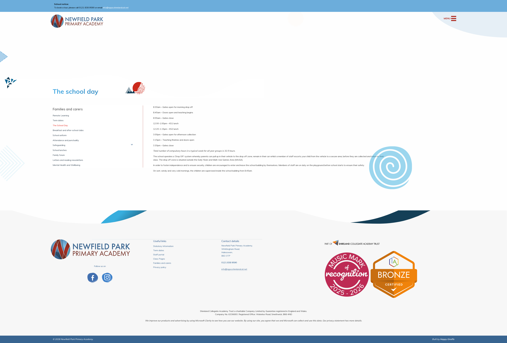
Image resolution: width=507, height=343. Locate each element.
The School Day (60, 125)
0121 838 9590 (229, 262)
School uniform (60, 135)
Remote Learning (61, 115)
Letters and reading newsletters (68, 160)
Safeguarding (59, 145)
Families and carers (68, 109)
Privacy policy (159, 267)
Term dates (58, 120)
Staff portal (158, 254)
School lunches (60, 150)
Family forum (59, 155)
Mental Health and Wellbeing (66, 165)
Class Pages (159, 258)
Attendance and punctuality (66, 140)
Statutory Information (163, 246)
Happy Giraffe (447, 339)
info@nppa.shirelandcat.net (116, 7)
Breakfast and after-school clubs (68, 130)
